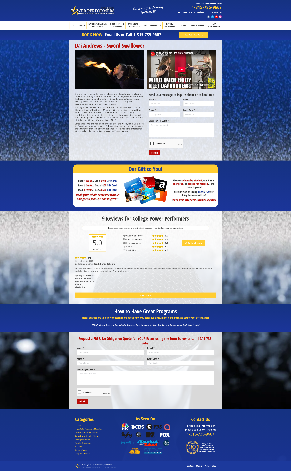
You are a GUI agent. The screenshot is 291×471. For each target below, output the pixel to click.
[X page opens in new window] (212, 16)
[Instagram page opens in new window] (220, 16)
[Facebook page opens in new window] (208, 16)
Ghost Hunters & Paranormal (86, 432)
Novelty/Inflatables (82, 439)
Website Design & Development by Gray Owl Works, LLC (99, 467)
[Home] (179, 12)
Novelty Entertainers (83, 443)
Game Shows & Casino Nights (86, 436)
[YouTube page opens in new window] (216, 16)
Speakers (78, 446)
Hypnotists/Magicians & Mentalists (88, 429)
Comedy (78, 425)
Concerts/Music (81, 450)
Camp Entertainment (83, 453)
